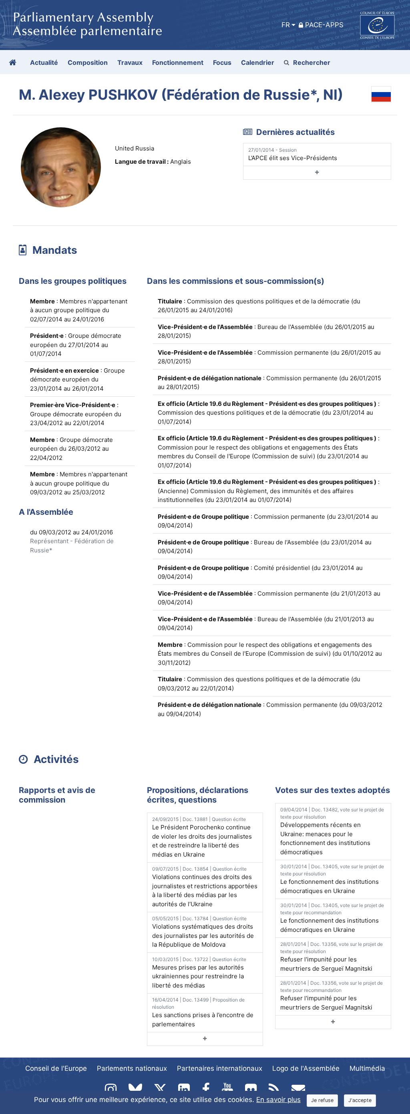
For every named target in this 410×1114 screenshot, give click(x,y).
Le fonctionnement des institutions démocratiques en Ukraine (332, 879)
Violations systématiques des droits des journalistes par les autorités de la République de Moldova (203, 931)
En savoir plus (278, 1100)
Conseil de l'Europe (56, 1068)
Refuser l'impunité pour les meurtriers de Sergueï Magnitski (331, 956)
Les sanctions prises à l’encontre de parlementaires (202, 1012)
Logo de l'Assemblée (306, 1068)
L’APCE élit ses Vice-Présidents (292, 154)
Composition (88, 62)
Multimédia (367, 1068)
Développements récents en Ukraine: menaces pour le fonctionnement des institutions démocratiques (332, 831)
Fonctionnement (177, 62)
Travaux (130, 62)
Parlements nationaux (132, 1068)
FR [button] (285, 25)
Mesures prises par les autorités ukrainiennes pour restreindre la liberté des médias (199, 972)
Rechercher (311, 62)
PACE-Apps (324, 25)
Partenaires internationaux (219, 1068)
